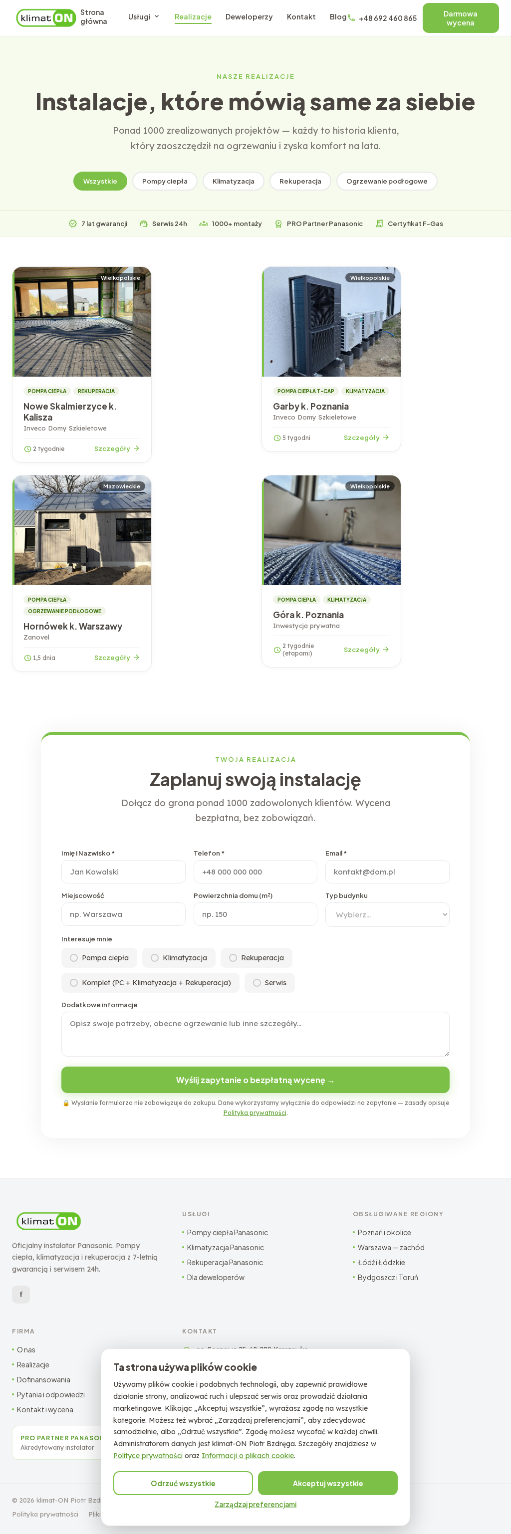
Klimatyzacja (234, 181)
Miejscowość (82, 895)
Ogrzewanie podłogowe (387, 181)
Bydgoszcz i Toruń (388, 1277)
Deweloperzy (249, 16)
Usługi (144, 16)
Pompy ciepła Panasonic (227, 1232)
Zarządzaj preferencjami (255, 1504)
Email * (336, 853)
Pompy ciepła (165, 181)
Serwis (275, 982)
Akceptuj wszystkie (328, 1483)
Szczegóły (117, 448)
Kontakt (301, 16)
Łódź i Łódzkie (381, 1262)
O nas (26, 1349)
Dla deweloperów (216, 1277)
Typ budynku (346, 895)
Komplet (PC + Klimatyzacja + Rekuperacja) (156, 982)
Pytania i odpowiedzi (51, 1394)
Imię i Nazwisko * (88, 853)
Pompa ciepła (105, 957)
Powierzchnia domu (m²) (233, 895)
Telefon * (209, 853)
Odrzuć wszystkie (183, 1483)
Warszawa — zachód (391, 1247)
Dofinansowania (43, 1379)
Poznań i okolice (384, 1232)
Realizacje (193, 16)
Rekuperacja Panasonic (225, 1262)
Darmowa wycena (461, 18)
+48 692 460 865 (382, 17)
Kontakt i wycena (45, 1409)
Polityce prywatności (148, 1455)
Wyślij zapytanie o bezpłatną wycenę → (255, 1080)
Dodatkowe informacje (99, 1005)
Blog (338, 16)
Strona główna (93, 16)
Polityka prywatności (255, 1112)
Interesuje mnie (86, 939)
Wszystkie (100, 181)
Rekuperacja (300, 181)
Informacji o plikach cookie (248, 1455)
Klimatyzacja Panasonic (225, 1247)
